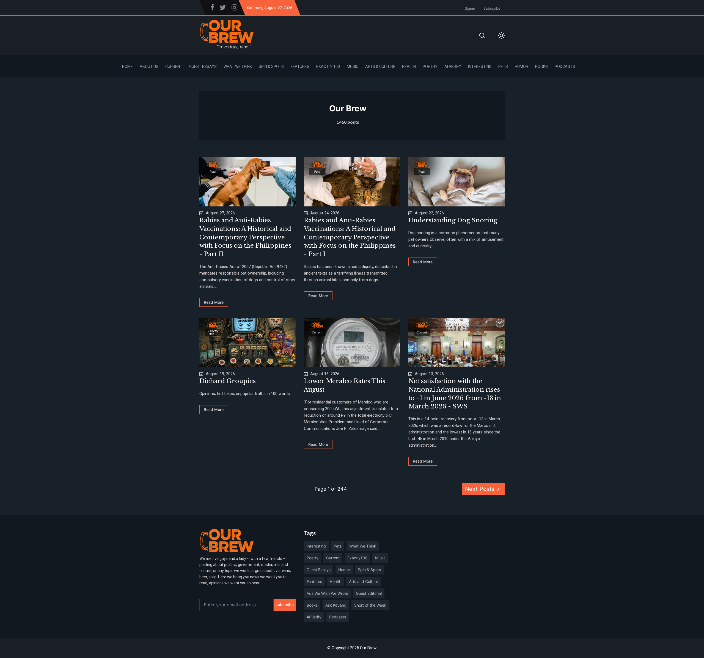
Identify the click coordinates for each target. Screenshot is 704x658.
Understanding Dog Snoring (452, 220)
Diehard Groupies (227, 381)
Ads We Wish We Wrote (327, 593)
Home (127, 66)
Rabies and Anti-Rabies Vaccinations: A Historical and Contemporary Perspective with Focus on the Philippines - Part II (245, 237)
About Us (149, 66)
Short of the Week (370, 605)
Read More (214, 302)
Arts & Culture (380, 66)
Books (541, 66)
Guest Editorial (369, 593)
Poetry (430, 66)
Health (409, 66)
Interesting (479, 66)
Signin (470, 8)
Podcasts (565, 66)
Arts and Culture (363, 581)
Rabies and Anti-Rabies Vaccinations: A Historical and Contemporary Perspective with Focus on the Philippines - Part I (350, 237)
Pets (503, 66)
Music (352, 66)
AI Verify (452, 66)
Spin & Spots (271, 66)
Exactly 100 (328, 66)
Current (173, 66)
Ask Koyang (335, 605)
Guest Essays (203, 66)
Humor (521, 66)
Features (300, 66)
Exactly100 (357, 557)
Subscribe (492, 8)
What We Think (238, 66)
